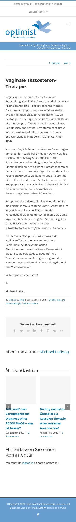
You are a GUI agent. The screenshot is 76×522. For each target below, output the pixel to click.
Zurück (55, 63)
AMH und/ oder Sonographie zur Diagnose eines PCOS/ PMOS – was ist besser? (19, 418)
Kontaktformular (23, 3)
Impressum (62, 504)
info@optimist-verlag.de (48, 3)
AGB (39, 507)
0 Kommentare (30, 303)
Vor (66, 63)
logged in (28, 462)
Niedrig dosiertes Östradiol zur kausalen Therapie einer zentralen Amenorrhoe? (53, 418)
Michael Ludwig (16, 300)
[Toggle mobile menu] (68, 24)
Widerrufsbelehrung (55, 507)
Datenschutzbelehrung (23, 507)
